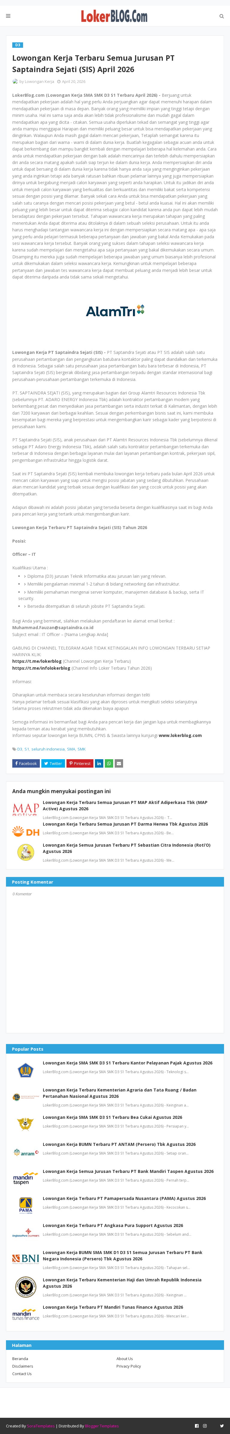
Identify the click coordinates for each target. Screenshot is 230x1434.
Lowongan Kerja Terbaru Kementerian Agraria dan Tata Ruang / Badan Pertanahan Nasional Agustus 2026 (119, 1093)
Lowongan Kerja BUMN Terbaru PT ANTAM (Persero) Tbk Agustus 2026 (119, 1144)
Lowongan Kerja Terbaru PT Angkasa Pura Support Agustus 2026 (113, 1225)
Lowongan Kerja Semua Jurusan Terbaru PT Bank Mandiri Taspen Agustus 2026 (128, 1171)
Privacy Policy (128, 1366)
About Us (124, 1358)
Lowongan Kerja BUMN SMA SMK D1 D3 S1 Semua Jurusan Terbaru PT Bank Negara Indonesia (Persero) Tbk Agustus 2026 (122, 1256)
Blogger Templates (102, 1426)
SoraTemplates (41, 1426)
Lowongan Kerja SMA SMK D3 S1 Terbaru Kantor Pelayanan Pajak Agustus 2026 (127, 1063)
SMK (82, 749)
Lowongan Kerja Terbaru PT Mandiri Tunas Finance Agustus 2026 (113, 1307)
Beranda (20, 1358)
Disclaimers (22, 1366)
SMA (71, 749)
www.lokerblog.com (180, 735)
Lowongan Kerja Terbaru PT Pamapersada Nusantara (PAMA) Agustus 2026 (124, 1198)
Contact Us (22, 1373)
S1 (27, 749)
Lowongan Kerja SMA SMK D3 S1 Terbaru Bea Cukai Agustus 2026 (112, 1117)
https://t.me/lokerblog (37, 661)
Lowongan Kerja (39, 81)
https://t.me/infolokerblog (41, 668)
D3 (19, 749)
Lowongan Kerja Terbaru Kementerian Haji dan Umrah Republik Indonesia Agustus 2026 (122, 1283)
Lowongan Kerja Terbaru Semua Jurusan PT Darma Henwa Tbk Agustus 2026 (125, 824)
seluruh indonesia (48, 749)
